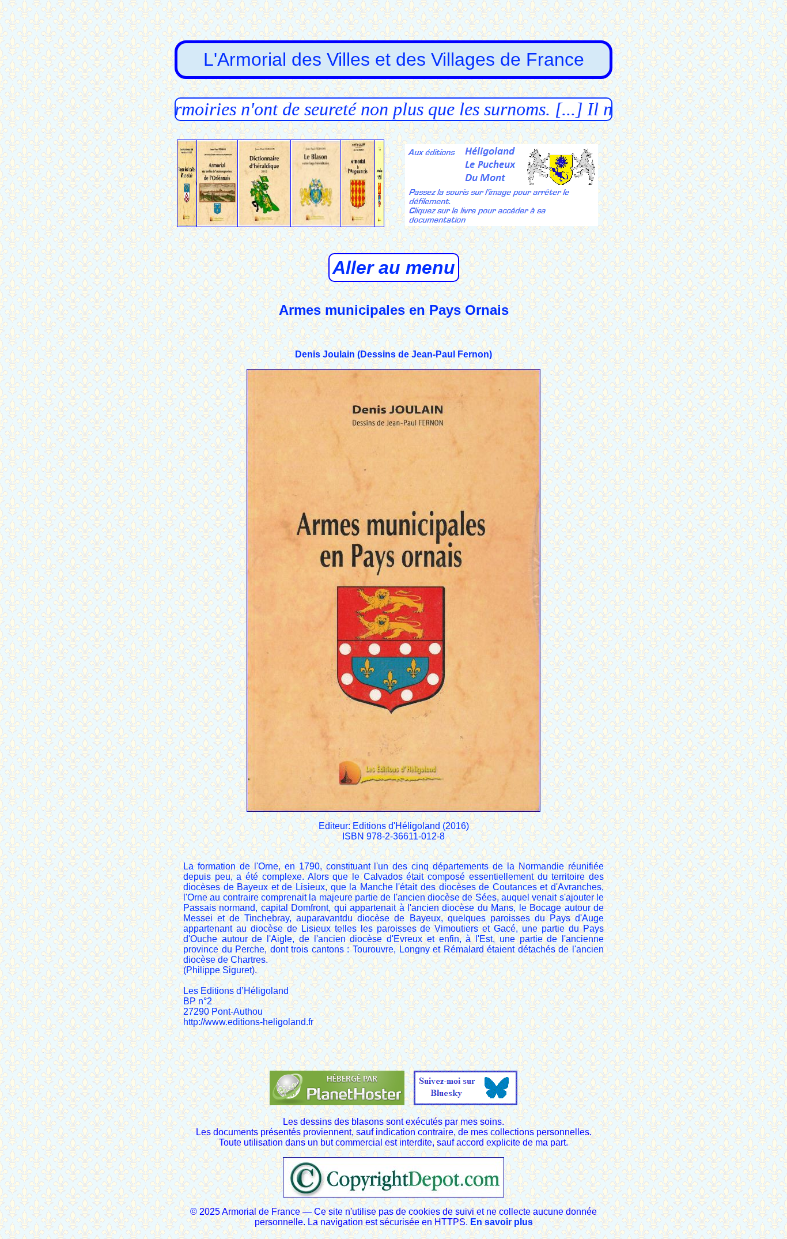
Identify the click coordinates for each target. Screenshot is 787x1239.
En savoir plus (501, 1222)
